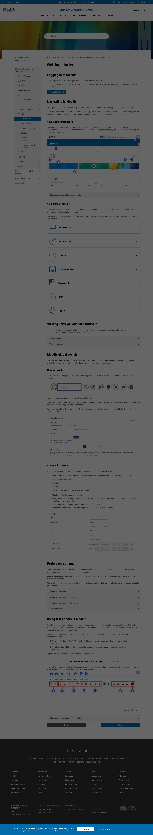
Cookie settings (104, 829)
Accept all (86, 829)
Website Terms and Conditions (63, 831)
